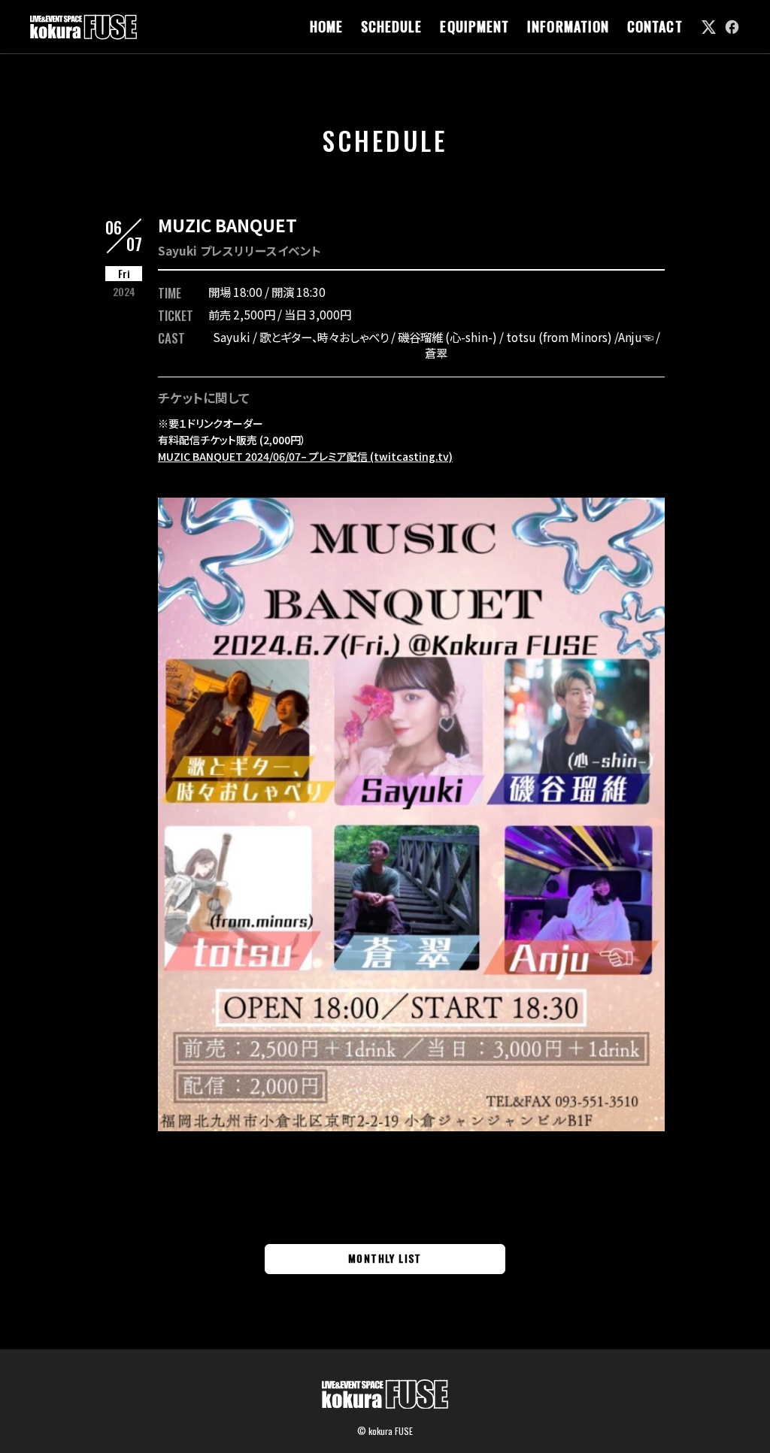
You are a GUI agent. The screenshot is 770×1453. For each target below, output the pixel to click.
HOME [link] (326, 26)
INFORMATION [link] (568, 26)
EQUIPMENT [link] (474, 26)
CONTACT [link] (655, 26)
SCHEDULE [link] (392, 26)
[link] (709, 27)
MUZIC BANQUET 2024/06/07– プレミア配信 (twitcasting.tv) (305, 456)
